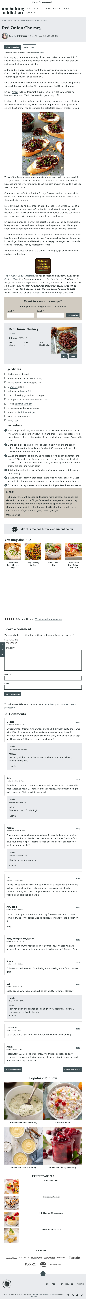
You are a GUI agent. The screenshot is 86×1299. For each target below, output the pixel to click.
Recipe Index (13, 20)
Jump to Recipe (12, 47)
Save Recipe (73, 315)
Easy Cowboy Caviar (33, 563)
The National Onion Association (20, 275)
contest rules (39, 292)
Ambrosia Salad (62, 1122)
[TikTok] (82, 1295)
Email (40, 311)
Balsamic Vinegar (23, 404)
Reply (78, 723)
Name (10, 311)
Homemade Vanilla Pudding (23, 1167)
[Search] (39, 13)
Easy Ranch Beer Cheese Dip (13, 564)
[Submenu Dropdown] (42, 8)
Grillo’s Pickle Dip (53, 563)
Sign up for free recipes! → (43, 2)
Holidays (66, 8)
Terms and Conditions (48, 1294)
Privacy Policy (37, 1294)
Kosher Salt (25, 391)
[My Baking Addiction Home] (13, 10)
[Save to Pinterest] (2, 649)
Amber (15, 92)
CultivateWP (33, 1296)
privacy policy (39, 52)
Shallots (14, 387)
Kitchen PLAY (23, 104)
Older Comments (13, 1069)
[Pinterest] (77, 1295)
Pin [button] (64, 356)
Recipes (37, 8)
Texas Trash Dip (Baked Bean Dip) (73, 564)
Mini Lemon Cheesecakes (51, 1213)
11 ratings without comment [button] (48, 619)
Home (28, 8)
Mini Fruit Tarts (51, 1180)
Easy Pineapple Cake (51, 1229)
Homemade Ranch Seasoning (23, 1122)
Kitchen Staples (42, 20)
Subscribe (31, 13)
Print (73, 356)
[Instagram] (68, 1295)
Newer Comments (72, 1069)
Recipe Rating (11, 640)
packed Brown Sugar (25, 412)
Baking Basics (52, 8)
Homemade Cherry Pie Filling (62, 1167)
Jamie (13, 36)
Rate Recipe (29, 47)
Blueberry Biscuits (51, 1197)
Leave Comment (13, 694)
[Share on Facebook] (2, 644)
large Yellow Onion (18, 382)
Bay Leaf (13, 420)
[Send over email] (2, 654)
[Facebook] (72, 1295)
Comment (9, 648)
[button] (18, 36)
